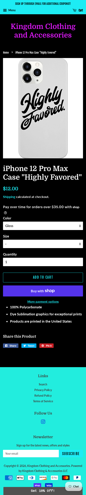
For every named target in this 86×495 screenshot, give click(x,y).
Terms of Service (43, 401)
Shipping (9, 197)
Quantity (10, 254)
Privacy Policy (43, 390)
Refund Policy (43, 395)
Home (6, 52)
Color (7, 218)
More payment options (43, 301)
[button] (43, 491)
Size (6, 236)
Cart (80, 10)
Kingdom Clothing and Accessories (43, 30)
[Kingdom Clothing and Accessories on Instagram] (43, 422)
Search (43, 384)
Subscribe (71, 454)
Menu (12, 10)
